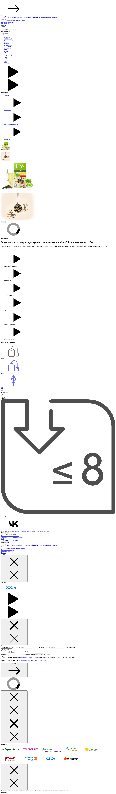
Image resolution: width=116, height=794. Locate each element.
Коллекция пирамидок (29, 17)
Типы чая (3, 19)
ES (15, 29)
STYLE (6, 59)
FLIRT (6, 60)
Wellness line (19, 17)
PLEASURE (7, 46)
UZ (8, 29)
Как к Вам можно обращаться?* (10, 647)
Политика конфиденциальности (10, 536)
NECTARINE (8, 39)
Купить (3, 26)
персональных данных (25, 657)
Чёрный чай (4, 20)
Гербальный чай (20, 20)
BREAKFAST (8, 45)
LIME (5, 62)
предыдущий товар (6, 537)
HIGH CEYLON (9, 40)
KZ (6, 29)
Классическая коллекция (8, 17)
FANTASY (7, 57)
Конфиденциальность (25, 660)
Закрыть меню (5, 542)
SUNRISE (7, 37)
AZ (4, 29)
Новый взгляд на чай (7, 23)
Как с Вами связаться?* (42, 647)
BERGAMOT (8, 55)
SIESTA (6, 52)
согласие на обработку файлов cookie (58, 790)
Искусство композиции (7, 22)
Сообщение (4, 654)
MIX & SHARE (40, 17)
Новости (3, 25)
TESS (2, 1)
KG (10, 29)
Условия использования (40, 660)
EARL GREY (8, 48)
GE (13, 29)
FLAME (6, 63)
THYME (6, 51)
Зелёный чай (12, 20)
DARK (6, 42)
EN (2, 29)
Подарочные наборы (51, 17)
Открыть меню (5, 31)
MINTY (6, 49)
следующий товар (17, 537)
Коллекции (4, 16)
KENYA (6, 43)
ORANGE (7, 54)
